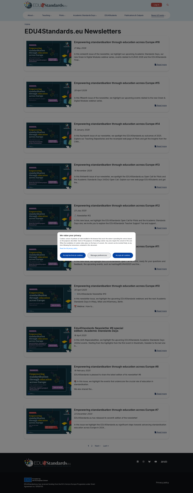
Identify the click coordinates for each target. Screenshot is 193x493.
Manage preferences (99, 255)
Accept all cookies (123, 255)
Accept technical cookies (73, 255)
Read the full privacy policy (69, 248)
